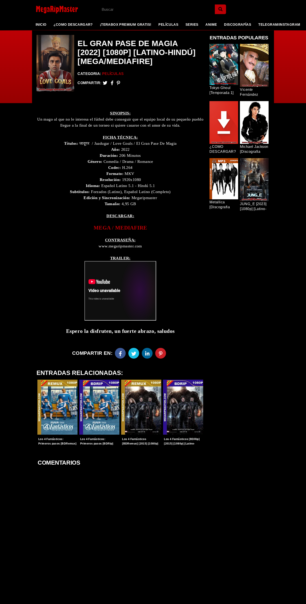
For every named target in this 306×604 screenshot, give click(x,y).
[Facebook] (120, 353)
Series (191, 24)
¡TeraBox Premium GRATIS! (125, 24)
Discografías (237, 24)
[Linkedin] (147, 353)
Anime (211, 24)
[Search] (220, 9)
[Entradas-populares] (57, 407)
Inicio (41, 24)
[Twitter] (105, 82)
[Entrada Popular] (223, 64)
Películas (168, 24)
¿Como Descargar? (73, 24)
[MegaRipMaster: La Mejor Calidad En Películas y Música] (53, 9)
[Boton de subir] (296, 593)
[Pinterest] (118, 82)
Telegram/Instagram (279, 24)
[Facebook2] (112, 82)
